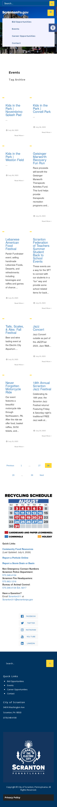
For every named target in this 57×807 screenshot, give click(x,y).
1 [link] (21, 465)
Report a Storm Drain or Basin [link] (18, 563)
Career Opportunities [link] (23, 36)
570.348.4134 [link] (9, 575)
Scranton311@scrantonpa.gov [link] (17, 599)
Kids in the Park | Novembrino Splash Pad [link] (14, 110)
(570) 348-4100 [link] (9, 717)
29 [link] (13, 475)
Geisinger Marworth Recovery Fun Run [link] (40, 158)
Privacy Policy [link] (12, 797)
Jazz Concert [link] (38, 328)
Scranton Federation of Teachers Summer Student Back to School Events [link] (41, 250)
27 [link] (39, 465)
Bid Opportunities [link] (21, 22)
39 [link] (32, 475)
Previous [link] (10, 465)
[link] (53, 28)
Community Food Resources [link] (17, 549)
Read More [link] (18, 135)
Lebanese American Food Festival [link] (12, 244)
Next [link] (42, 475)
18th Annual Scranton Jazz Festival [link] (42, 385)
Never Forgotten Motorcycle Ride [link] (13, 387)
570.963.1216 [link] (9, 581)
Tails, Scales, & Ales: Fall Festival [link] (15, 329)
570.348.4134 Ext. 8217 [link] (14, 587)
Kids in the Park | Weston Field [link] (15, 156)
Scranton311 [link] (15, 596)
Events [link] (15, 29)
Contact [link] (16, 43)
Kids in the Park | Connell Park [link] (42, 108)
